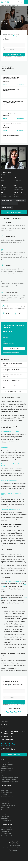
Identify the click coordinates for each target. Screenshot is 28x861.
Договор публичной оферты (7, 835)
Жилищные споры (5, 809)
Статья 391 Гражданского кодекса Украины (11, 581)
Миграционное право (6, 820)
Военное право (4, 818)
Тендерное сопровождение (7, 764)
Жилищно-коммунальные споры (11, 135)
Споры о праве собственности (8, 805)
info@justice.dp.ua (8, 739)
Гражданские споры (5, 803)
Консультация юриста (6, 833)
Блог (2, 727)
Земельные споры (5, 807)
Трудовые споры (5, 775)
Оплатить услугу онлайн (14, 754)
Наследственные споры (6, 792)
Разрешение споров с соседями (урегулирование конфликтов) (11, 78)
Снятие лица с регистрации (10, 113)
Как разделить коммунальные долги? (12, 391)
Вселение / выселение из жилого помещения (11, 90)
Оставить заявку (20, 84)
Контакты (4, 724)
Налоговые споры (5, 766)
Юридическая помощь (6, 829)
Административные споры (7, 768)
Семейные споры (5, 790)
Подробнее (5, 84)
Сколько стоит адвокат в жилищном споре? (12, 364)
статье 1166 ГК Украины (11, 594)
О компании (4, 721)
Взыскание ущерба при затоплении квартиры (12, 124)
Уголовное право (5, 816)
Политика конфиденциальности (14, 845)
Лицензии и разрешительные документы (10, 781)
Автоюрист (3, 814)
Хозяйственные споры (6, 770)
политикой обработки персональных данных (11, 352)
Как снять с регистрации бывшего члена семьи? (11, 381)
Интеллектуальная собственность (9, 779)
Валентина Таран (6, 172)
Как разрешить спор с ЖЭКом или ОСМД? (11, 386)
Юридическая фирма (6, 827)
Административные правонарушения (9, 777)
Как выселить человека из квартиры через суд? (12, 375)
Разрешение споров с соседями (10, 431)
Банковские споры (5, 788)
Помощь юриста (5, 831)
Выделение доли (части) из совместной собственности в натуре (13, 102)
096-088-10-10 (7, 736)
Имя (3, 688)
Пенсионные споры (5, 799)
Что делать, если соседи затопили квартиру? (12, 369)
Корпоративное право (6, 772)
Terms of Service (13, 850)
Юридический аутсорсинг (7, 762)
